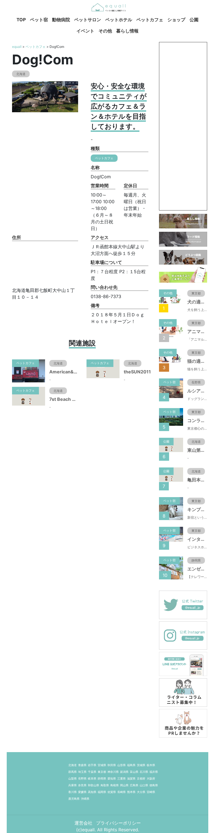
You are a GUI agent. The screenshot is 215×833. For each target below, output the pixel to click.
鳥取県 (105, 785)
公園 (194, 19)
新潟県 (124, 771)
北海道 (72, 765)
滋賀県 (131, 778)
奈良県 (82, 785)
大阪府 (151, 778)
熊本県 (131, 792)
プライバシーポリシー (118, 823)
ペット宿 (39, 19)
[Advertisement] (183, 126)
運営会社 (84, 823)
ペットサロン (87, 19)
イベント (85, 31)
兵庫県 (72, 785)
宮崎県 (151, 792)
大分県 (141, 792)
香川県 (72, 792)
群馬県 (72, 771)
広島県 (134, 785)
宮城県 (102, 765)
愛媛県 (82, 792)
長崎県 (121, 792)
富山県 (134, 771)
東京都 (102, 771)
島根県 (114, 785)
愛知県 (112, 778)
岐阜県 (92, 778)
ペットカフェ (149, 19)
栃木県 (151, 765)
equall (17, 47)
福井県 (153, 771)
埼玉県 (82, 771)
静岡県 (102, 778)
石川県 (144, 771)
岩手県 (92, 765)
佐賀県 (112, 792)
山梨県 (72, 778)
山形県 (121, 765)
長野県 (82, 778)
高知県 (92, 792)
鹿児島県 (74, 798)
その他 (105, 31)
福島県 (131, 765)
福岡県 (102, 792)
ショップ (176, 19)
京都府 (141, 778)
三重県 (121, 778)
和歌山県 (93, 785)
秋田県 (112, 765)
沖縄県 (85, 798)
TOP (21, 19)
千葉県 (92, 771)
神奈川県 (113, 771)
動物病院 (61, 19)
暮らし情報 (127, 31)
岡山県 (124, 785)
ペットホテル (118, 19)
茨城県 (141, 765)
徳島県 (153, 785)
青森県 (82, 765)
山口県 (144, 785)
